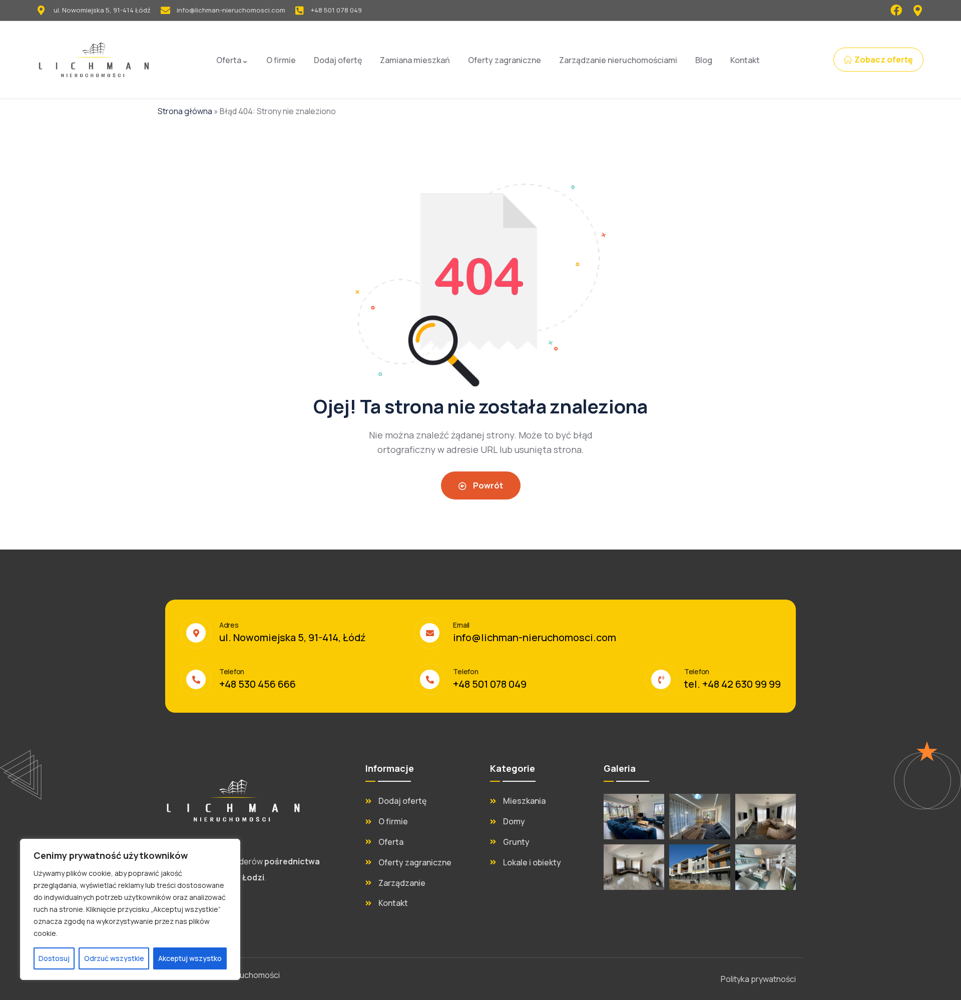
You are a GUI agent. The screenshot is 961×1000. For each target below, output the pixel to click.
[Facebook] (896, 10)
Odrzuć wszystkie (114, 958)
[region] (130, 909)
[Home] (233, 800)
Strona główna (185, 111)
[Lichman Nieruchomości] (94, 60)
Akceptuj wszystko (190, 958)
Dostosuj (54, 958)
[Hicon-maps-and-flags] (917, 10)
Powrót (487, 485)
